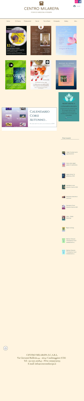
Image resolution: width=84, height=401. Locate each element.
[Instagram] (76, 1)
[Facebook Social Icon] (79, 1)
